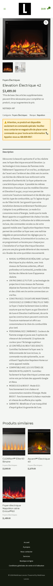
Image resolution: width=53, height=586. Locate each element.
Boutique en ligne (26, 561)
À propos (26, 547)
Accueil (26, 542)
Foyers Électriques (11, 80)
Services (26, 556)
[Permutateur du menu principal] (4, 9)
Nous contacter (26, 551)
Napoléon (41, 115)
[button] (46, 22)
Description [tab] (8, 151)
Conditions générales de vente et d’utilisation (26, 565)
